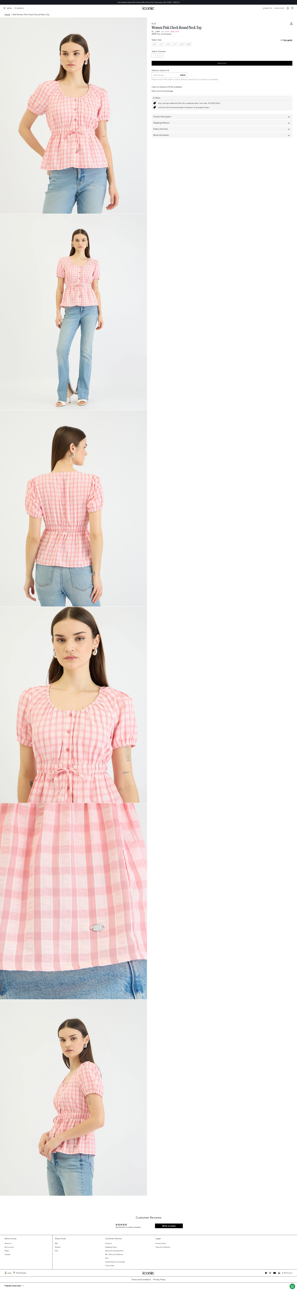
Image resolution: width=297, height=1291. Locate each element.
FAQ (106, 1258)
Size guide (287, 40)
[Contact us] (292, 1286)
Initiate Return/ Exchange (115, 1262)
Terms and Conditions (141, 1279)
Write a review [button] (169, 1226)
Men (56, 1243)
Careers (8, 1254)
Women (57, 1247)
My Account (9, 1247)
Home (7, 14)
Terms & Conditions (162, 1247)
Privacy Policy (160, 1243)
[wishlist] (292, 8)
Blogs (7, 1251)
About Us (8, 1243)
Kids (56, 1251)
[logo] (148, 8)
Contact (108, 1243)
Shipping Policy (111, 1247)
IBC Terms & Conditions (114, 1254)
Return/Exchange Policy (114, 1251)
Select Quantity (159, 51)
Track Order (109, 1265)
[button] (7, 8)
